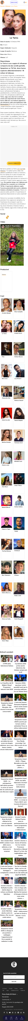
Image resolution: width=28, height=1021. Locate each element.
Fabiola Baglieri (18, 420)
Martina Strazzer (6, 442)
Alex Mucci (5, 486)
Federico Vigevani (7, 529)
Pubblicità (23, 990)
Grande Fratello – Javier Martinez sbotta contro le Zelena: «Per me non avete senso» (7, 913)
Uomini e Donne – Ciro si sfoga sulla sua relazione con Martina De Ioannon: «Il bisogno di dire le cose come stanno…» (20, 892)
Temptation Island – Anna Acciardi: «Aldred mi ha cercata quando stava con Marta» (6, 821)
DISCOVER (14, 2)
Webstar (8, 6)
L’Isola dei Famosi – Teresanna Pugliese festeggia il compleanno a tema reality (6, 870)
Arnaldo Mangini (6, 313)
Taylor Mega (5, 640)
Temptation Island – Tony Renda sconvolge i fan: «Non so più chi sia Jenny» (20, 743)
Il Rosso (16, 575)
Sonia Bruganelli (18, 619)
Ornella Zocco (18, 333)
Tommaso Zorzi (18, 442)
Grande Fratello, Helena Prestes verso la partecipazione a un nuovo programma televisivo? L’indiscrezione (20, 823)
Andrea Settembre (19, 506)
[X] (7, 1013)
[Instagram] (13, 1013)
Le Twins (14, 6)
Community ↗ (6, 999)
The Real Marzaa (6, 551)
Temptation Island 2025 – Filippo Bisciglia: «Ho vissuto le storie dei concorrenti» (6, 707)
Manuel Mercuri (6, 507)
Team (7, 990)
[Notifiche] (24, 2)
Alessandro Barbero (7, 398)
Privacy (16, 988)
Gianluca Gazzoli (18, 400)
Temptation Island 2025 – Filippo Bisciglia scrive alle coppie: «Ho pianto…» (20, 763)
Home (2, 6)
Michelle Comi (18, 461)
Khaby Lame (17, 595)
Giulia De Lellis (6, 420)
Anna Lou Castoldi (7, 619)
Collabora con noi (14, 990)
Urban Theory (18, 485)
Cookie (21, 988)
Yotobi (16, 531)
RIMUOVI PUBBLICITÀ (14, 163)
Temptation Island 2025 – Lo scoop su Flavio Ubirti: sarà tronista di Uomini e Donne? (20, 802)
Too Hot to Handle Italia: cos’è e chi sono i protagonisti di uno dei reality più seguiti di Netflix (20, 870)
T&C (3, 990)
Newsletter (5, 997)
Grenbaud (17, 550)
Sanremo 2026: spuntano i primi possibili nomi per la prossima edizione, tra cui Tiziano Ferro (20, 687)
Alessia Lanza (5, 465)
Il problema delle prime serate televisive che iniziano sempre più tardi (20, 668)
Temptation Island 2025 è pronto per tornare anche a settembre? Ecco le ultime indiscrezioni (20, 724)
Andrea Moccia (18, 356)
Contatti (10, 988)
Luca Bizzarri (17, 378)
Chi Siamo (4, 988)
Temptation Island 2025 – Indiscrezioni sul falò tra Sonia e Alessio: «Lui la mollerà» (20, 913)
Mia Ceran (4, 378)
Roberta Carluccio (19, 638)
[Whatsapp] (15, 1013)
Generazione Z (4, 104)
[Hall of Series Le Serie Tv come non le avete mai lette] (2, 2)
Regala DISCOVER (7, 1007)
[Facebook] (4, 1013)
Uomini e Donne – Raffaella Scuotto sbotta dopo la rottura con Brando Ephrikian (7, 890)
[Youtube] (10, 1013)
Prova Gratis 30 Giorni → (10, 994)
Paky (3, 356)
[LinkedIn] (18, 1013)
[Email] (21, 1013)
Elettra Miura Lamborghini (9, 592)
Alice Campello (18, 311)
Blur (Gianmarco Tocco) (8, 575)
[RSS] (24, 1013)
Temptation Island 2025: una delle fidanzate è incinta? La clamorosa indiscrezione (20, 783)
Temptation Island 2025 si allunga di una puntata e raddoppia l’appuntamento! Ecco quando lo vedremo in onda (7, 935)
